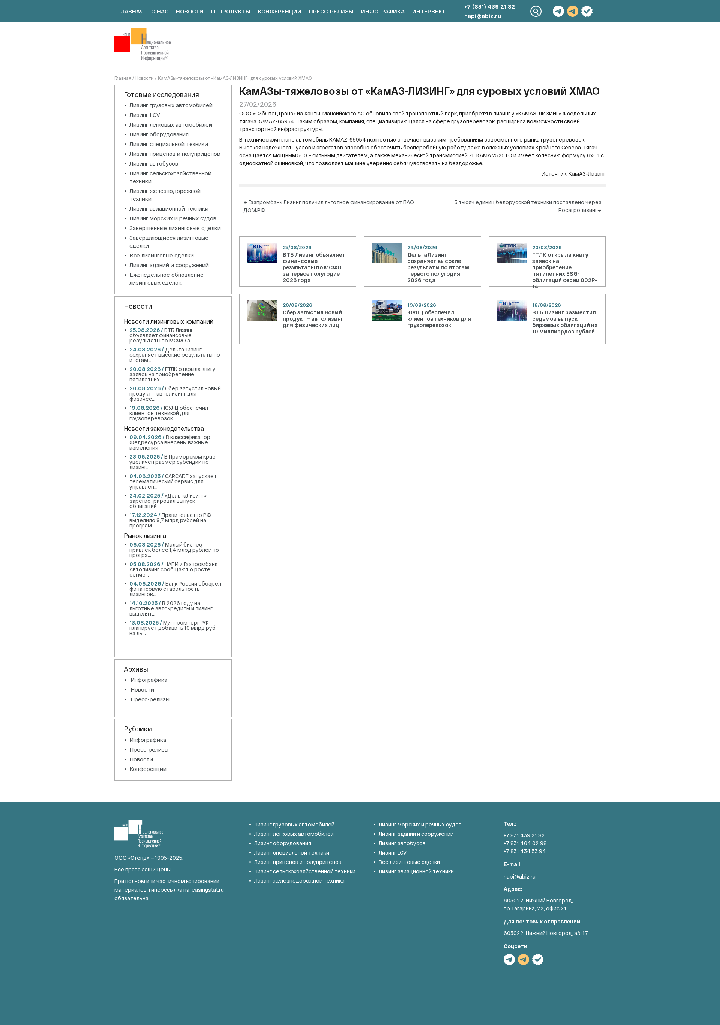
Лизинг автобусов (153, 163)
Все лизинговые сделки (161, 255)
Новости (190, 11)
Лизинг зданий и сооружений (169, 264)
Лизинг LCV (144, 114)
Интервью (428, 11)
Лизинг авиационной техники (168, 208)
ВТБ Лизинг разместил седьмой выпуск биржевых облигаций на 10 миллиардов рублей (565, 322)
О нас (159, 11)
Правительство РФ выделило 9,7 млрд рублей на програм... (170, 520)
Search (536, 11)
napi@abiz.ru (482, 15)
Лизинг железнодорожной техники (299, 880)
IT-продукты (230, 11)
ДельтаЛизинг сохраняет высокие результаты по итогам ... (174, 354)
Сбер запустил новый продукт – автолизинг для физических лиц (313, 318)
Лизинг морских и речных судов (172, 218)
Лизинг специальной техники (168, 143)
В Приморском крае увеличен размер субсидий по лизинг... (172, 461)
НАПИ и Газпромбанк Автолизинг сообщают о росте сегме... (173, 569)
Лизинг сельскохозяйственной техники (305, 871)
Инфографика (383, 11)
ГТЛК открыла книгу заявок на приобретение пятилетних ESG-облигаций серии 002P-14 (564, 270)
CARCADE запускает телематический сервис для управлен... (173, 481)
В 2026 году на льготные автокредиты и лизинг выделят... (171, 608)
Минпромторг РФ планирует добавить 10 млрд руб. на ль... (173, 627)
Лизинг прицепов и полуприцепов (174, 153)
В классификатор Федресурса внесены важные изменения (169, 442)
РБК (586, 11)
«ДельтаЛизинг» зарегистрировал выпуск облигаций (168, 500)
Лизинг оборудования (159, 134)
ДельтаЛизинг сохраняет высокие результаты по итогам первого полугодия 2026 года (438, 267)
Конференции (280, 11)
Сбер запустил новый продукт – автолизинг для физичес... (175, 393)
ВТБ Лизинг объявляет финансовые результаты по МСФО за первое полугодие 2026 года (314, 267)
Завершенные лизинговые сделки (175, 227)
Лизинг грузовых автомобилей (171, 105)
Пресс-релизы (331, 11)
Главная (131, 11)
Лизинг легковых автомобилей (170, 124)
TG (558, 11)
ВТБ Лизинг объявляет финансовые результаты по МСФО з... (161, 335)
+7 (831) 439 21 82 (489, 6)
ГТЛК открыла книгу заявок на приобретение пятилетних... (172, 374)
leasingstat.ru (207, 889)
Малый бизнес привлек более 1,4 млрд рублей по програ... (174, 549)
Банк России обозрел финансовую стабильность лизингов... (175, 588)
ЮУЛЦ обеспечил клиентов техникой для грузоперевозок (439, 318)
